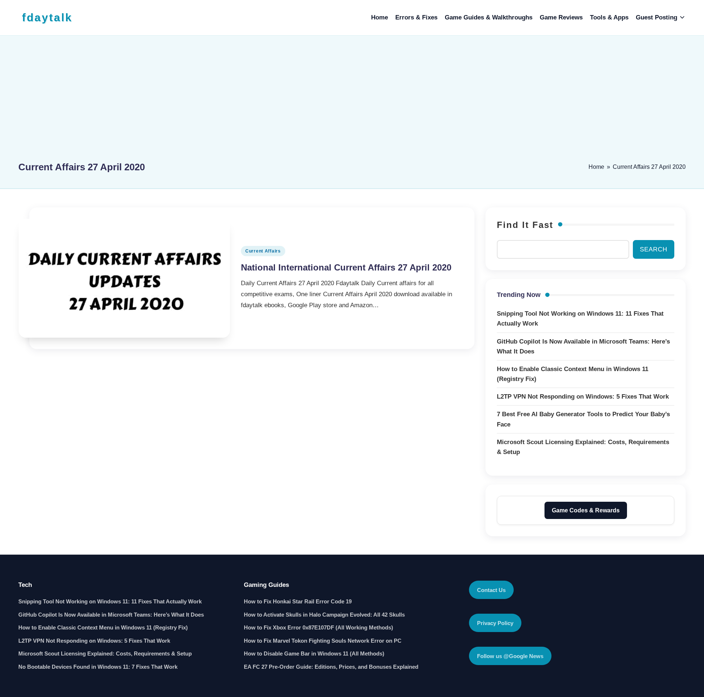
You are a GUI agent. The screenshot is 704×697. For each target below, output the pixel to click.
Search (653, 249)
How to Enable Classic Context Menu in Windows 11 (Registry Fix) (103, 627)
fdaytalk (47, 17)
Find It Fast (525, 225)
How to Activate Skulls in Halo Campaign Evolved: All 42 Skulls (324, 614)
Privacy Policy (495, 623)
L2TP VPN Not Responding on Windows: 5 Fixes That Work (94, 641)
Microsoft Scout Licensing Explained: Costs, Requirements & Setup (105, 653)
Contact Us (491, 590)
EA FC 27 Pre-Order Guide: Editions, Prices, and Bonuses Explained (331, 667)
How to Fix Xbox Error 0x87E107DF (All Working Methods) (318, 627)
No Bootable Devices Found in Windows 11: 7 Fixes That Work (97, 667)
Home (596, 167)
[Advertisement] (352, 101)
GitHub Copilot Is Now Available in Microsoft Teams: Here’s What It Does (111, 614)
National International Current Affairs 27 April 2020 (346, 267)
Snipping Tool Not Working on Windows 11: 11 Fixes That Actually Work (110, 601)
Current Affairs (263, 251)
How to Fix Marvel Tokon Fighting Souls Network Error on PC (323, 641)
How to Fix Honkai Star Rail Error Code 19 (298, 601)
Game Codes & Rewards (586, 510)
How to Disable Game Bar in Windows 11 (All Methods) (314, 653)
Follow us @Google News (510, 656)
